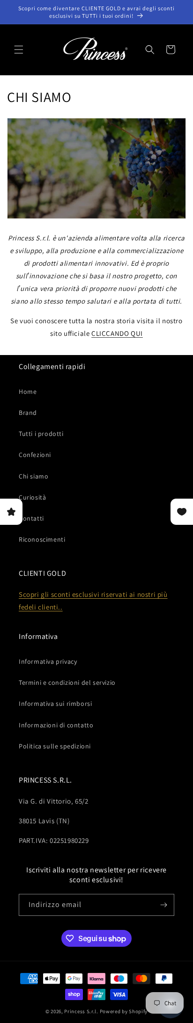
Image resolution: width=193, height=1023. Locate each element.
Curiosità (32, 497)
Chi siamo (33, 476)
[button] (18, 49)
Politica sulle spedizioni (55, 746)
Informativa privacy (48, 661)
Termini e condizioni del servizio (67, 682)
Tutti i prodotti (41, 433)
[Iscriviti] (163, 905)
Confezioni (35, 454)
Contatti (31, 518)
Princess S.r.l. (81, 1011)
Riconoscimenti (42, 539)
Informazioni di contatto (56, 725)
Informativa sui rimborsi (55, 703)
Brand (28, 412)
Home (28, 391)
